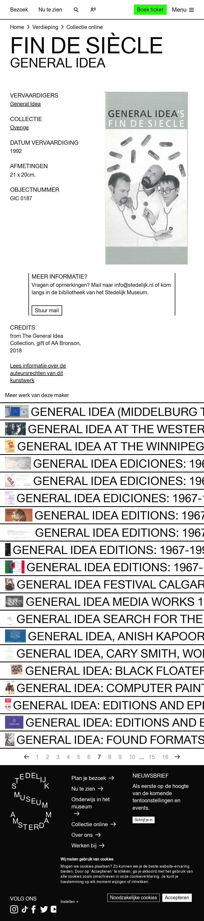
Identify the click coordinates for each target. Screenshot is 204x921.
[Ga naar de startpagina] (31, 828)
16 (165, 756)
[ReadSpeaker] (93, 9)
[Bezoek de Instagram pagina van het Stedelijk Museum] (14, 909)
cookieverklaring (144, 876)
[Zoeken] (76, 9)
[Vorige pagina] (26, 757)
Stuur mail (47, 310)
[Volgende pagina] (177, 757)
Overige (19, 127)
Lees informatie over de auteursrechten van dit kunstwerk (38, 373)
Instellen (68, 901)
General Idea (25, 104)
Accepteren (177, 897)
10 (132, 756)
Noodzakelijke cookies (133, 897)
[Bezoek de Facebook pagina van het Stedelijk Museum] (33, 909)
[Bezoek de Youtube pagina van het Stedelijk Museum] (55, 909)
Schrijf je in (143, 820)
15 (151, 756)
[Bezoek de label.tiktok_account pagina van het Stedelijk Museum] (25, 909)
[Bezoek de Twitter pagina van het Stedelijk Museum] (44, 909)
